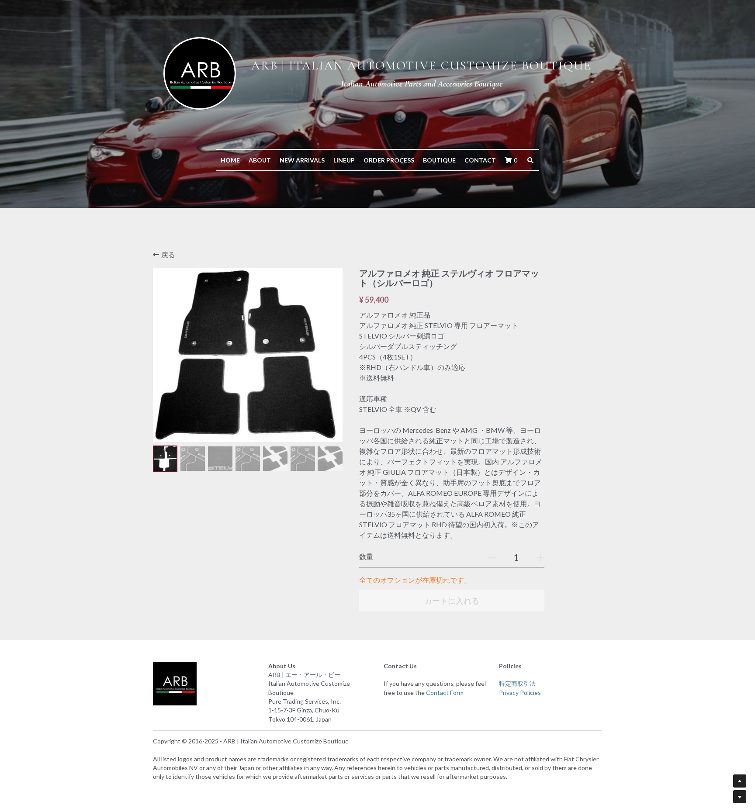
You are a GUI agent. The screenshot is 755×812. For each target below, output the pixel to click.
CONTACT (480, 160)
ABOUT (260, 160)
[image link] (200, 72)
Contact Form (445, 692)
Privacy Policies (520, 692)
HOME (230, 160)
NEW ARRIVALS (302, 160)
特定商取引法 (517, 683)
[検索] (530, 160)
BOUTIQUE (439, 160)
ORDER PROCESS (389, 160)
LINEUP (344, 160)
